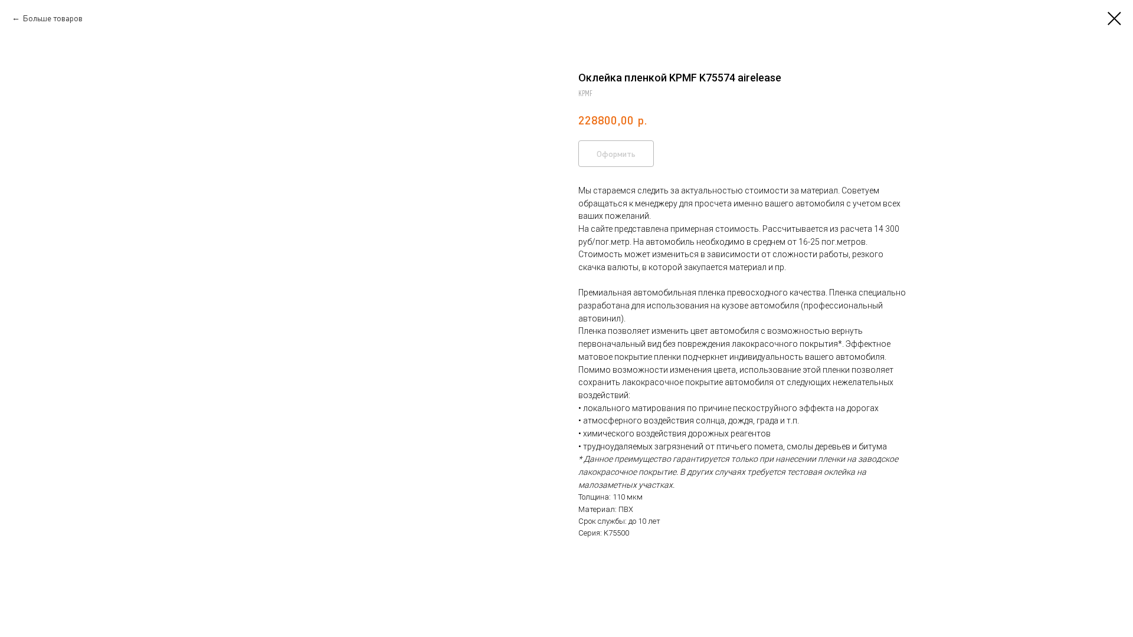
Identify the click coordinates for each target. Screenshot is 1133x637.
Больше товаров (52, 18)
